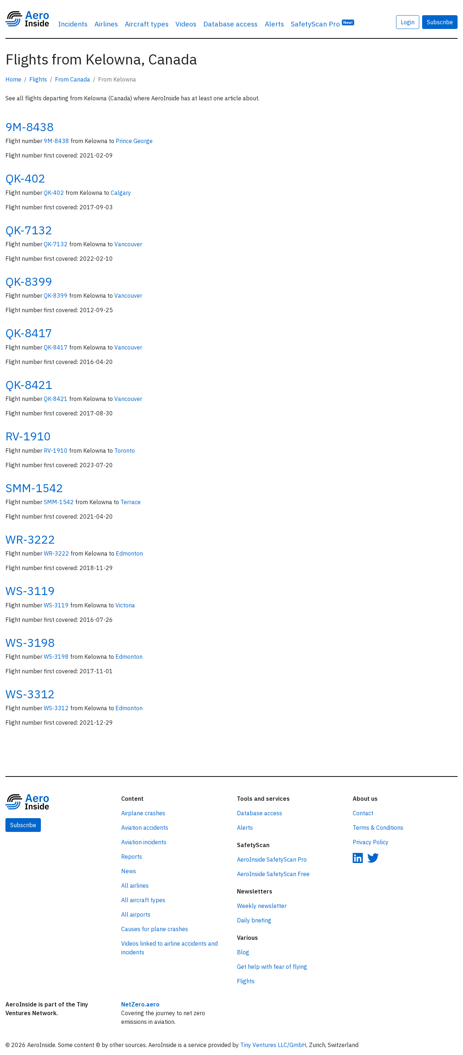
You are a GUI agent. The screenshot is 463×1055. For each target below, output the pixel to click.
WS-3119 (30, 590)
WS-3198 (30, 642)
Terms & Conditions (378, 827)
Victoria (125, 605)
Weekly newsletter (261, 905)
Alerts (274, 23)
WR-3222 (30, 539)
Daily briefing (254, 920)
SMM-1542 (34, 487)
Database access (230, 23)
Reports (131, 856)
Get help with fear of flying (272, 966)
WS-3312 (30, 694)
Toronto (124, 450)
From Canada (72, 79)
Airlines (106, 23)
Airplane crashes (143, 813)
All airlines (135, 885)
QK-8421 (28, 384)
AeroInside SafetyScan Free (273, 874)
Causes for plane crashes (154, 929)
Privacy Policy (370, 842)
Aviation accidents (144, 827)
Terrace (130, 502)
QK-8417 (28, 332)
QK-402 (25, 178)
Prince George (134, 141)
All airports (135, 914)
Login (408, 22)
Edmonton (129, 553)
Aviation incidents (143, 842)
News (128, 871)
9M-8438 (29, 126)
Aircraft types (147, 23)
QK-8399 (28, 281)
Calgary (121, 192)
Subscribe (440, 22)
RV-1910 (28, 436)
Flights (38, 79)
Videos (185, 23)
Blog (243, 952)
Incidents (73, 23)
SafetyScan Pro (322, 23)
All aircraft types (143, 900)
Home (13, 79)
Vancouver (128, 244)
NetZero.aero (140, 1004)
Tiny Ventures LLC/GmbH (273, 1044)
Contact (363, 813)
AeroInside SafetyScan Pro (272, 859)
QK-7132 (28, 230)
